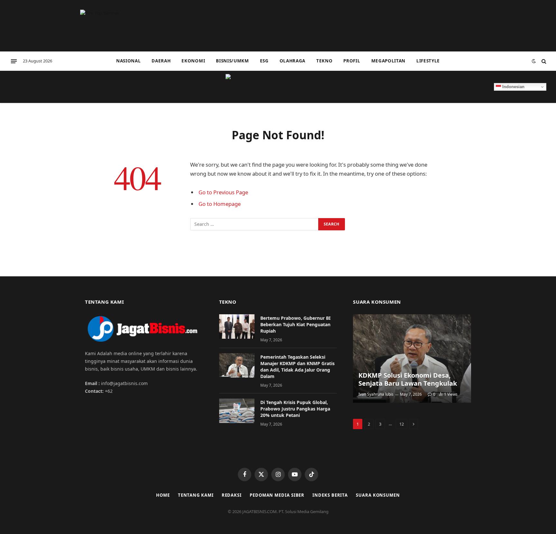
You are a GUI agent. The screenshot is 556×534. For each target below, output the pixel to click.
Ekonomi (193, 61)
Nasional (128, 61)
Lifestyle (428, 61)
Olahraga (292, 61)
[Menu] (14, 61)
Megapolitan (388, 61)
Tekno (324, 61)
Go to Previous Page (223, 192)
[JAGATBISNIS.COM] (278, 87)
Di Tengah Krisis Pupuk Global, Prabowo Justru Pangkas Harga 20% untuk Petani (295, 408)
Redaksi (232, 495)
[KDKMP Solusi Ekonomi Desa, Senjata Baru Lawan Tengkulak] (412, 358)
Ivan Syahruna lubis (376, 394)
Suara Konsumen (378, 495)
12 (401, 424)
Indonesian (512, 86)
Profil (351, 61)
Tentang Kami (196, 495)
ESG (264, 61)
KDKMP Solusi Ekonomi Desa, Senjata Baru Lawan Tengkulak (407, 379)
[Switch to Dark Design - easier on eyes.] (533, 61)
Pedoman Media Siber (277, 495)
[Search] (543, 61)
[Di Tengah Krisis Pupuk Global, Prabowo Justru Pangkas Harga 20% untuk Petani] (237, 411)
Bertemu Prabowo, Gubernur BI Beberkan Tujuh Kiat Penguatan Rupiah (295, 324)
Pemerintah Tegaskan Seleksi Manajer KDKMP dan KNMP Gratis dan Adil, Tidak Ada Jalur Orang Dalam (297, 366)
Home (163, 495)
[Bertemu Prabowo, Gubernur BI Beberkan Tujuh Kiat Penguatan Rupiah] (237, 326)
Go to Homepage (220, 203)
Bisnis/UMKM (232, 61)
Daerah (161, 61)
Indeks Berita (330, 495)
